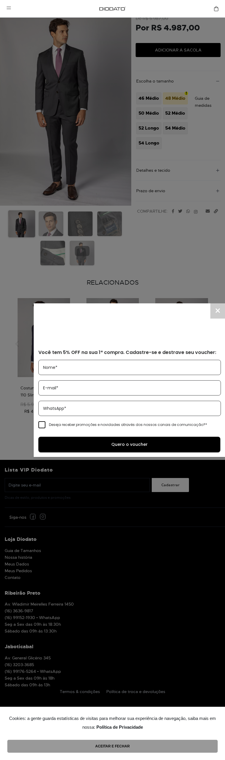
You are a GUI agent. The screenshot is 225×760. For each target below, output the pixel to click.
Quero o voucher (129, 444)
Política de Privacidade (119, 727)
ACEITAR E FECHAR (112, 746)
